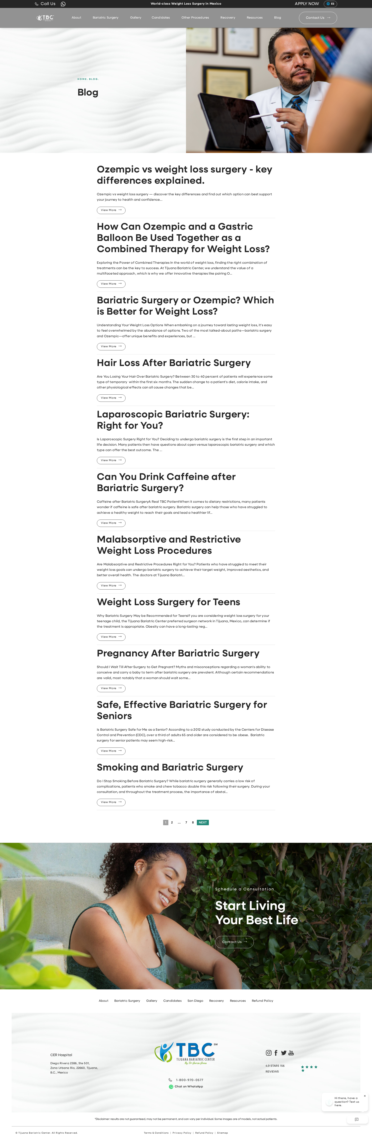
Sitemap (222, 1133)
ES (332, 4)
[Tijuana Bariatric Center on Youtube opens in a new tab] (291, 1053)
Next (203, 822)
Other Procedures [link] (195, 17)
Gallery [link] (135, 17)
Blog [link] (277, 17)
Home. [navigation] (83, 79)
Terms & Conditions (156, 1133)
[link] (45, 4)
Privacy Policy (182, 1133)
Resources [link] (255, 17)
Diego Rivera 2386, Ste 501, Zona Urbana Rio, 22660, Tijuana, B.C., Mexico (74, 1068)
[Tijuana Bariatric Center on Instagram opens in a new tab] (268, 1053)
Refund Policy (204, 1133)
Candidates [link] (161, 17)
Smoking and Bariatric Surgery (170, 768)
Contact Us (315, 18)
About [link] (76, 17)
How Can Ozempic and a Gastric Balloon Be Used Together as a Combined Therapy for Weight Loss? (183, 238)
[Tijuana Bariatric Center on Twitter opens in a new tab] (283, 1053)
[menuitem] (77, 18)
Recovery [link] (227, 17)
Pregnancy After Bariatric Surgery (178, 654)
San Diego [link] (195, 1001)
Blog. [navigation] (94, 79)
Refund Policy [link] (262, 1001)
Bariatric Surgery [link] (106, 17)
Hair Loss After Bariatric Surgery (174, 364)
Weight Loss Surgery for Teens (168, 603)
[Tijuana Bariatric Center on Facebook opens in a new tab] (276, 1053)
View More (108, 210)
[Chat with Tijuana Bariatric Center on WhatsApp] (63, 4)
